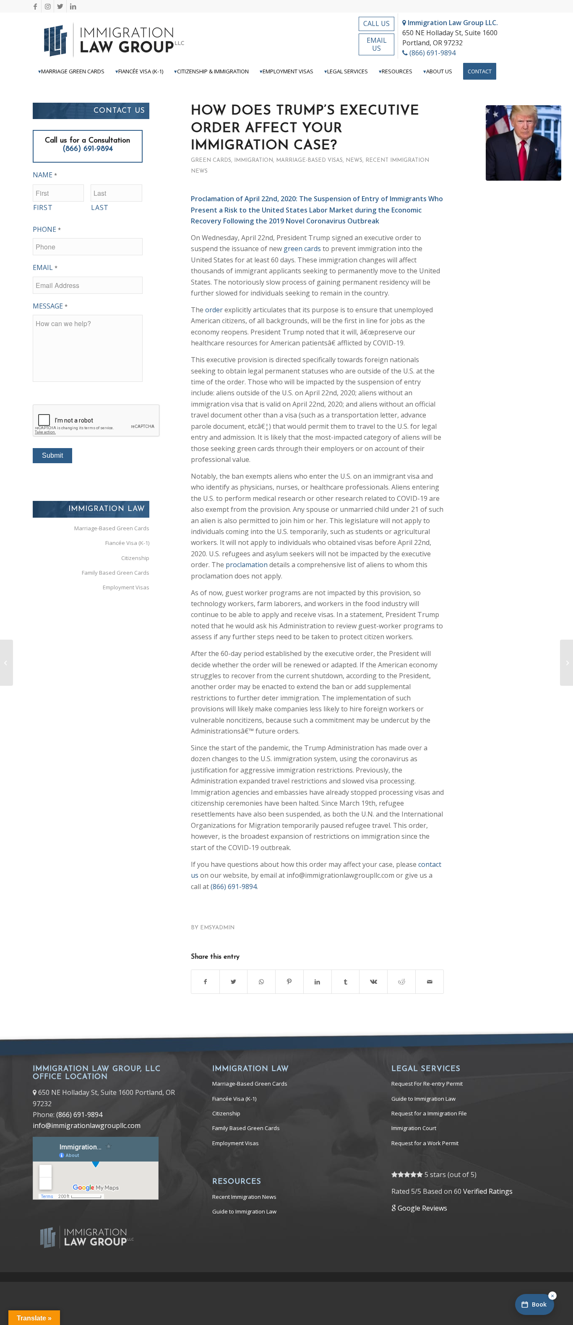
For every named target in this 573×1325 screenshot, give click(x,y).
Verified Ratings (488, 1191)
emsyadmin (217, 928)
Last (100, 207)
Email (45, 267)
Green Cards (211, 160)
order (214, 309)
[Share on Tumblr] (345, 981)
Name (45, 175)
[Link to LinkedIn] (73, 6)
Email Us (377, 44)
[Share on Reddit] (401, 981)
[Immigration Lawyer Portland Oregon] (523, 143)
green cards (302, 248)
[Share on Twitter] (233, 981)
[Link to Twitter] (60, 6)
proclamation (247, 564)
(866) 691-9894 (432, 52)
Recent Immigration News (244, 1197)
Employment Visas (126, 587)
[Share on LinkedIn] (317, 981)
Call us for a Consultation (87, 145)
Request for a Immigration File (429, 1113)
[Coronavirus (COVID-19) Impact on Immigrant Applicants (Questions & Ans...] (566, 663)
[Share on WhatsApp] (261, 981)
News (354, 160)
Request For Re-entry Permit (427, 1083)
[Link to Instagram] (48, 6)
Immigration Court (413, 1128)
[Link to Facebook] (35, 6)
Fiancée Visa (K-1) (127, 543)
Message (50, 306)
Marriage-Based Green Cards (111, 528)
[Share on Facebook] (205, 981)
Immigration (253, 160)
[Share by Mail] (429, 981)
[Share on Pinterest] (289, 981)
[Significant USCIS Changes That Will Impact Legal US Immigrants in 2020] (6, 663)
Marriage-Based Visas (309, 160)
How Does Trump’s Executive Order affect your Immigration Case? (305, 128)
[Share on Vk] (373, 981)
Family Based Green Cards (115, 572)
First (42, 207)
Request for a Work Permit (424, 1143)
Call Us (376, 23)
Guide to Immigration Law (244, 1211)
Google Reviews (421, 1208)
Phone (47, 229)
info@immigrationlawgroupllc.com (87, 1125)
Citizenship (135, 558)
